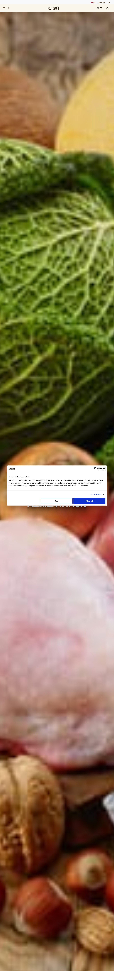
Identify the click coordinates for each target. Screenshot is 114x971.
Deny (57, 501)
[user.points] (98, 8)
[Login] (107, 8)
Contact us (101, 2)
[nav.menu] (4, 8)
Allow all (89, 501)
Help (109, 2)
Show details (96, 494)
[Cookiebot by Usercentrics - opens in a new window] (95, 468)
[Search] (8, 8)
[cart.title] (101, 8)
